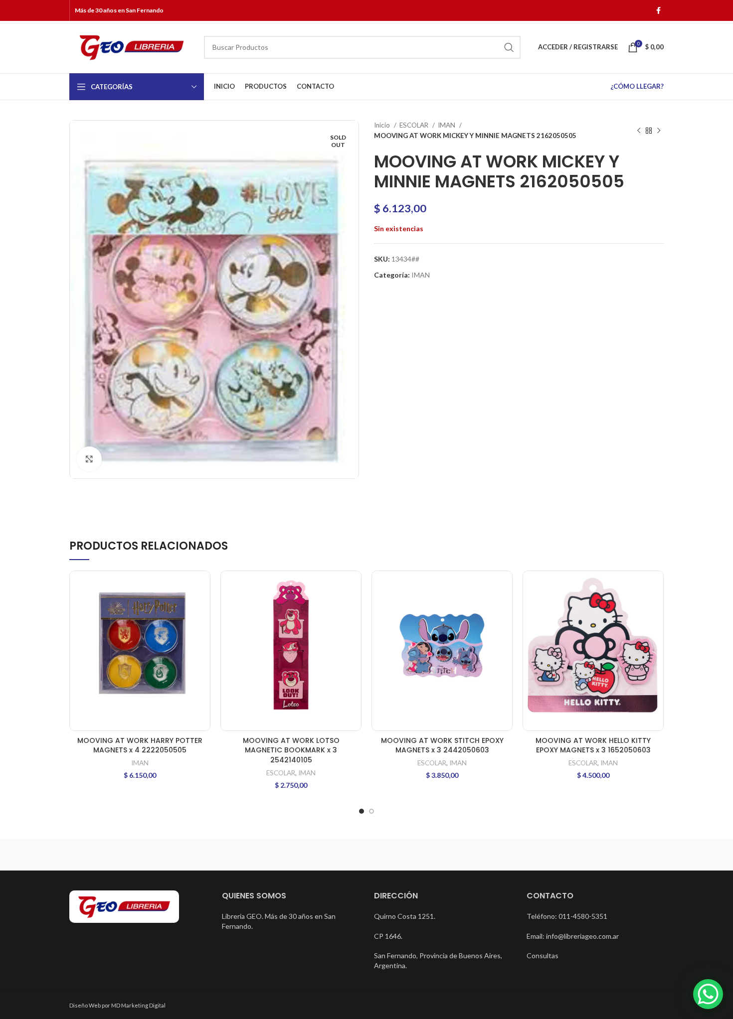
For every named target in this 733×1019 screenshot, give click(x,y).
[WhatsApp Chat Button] (708, 994)
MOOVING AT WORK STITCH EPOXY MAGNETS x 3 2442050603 (442, 745)
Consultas (542, 955)
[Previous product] (639, 131)
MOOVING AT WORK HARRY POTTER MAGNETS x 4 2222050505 (139, 745)
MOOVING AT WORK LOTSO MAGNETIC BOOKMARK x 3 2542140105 (291, 750)
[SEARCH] (509, 47)
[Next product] (659, 131)
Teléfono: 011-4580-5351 (567, 916)
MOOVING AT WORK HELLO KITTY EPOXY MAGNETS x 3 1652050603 (593, 745)
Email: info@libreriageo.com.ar (573, 936)
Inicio (382, 125)
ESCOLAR (414, 125)
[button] (202, 587)
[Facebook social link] (658, 10)
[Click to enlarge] (89, 458)
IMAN (447, 125)
